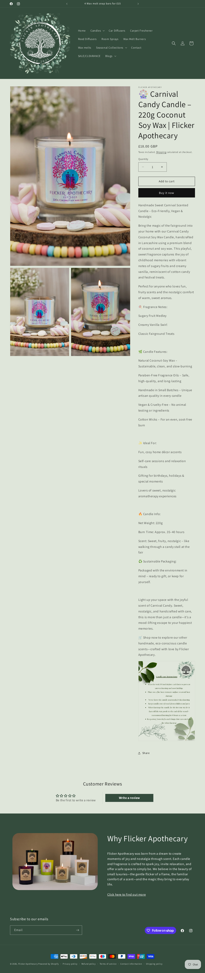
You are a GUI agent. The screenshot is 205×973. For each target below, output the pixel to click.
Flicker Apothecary (28, 963)
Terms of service (108, 963)
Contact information (131, 963)
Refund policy (88, 963)
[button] (97, 30)
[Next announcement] (138, 4)
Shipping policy (154, 963)
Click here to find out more (126, 894)
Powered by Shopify (48, 963)
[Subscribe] (77, 930)
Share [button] (146, 753)
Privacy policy (70, 963)
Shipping (161, 152)
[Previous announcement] (66, 4)
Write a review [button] (129, 798)
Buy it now (166, 193)
